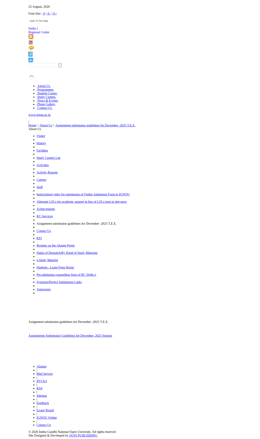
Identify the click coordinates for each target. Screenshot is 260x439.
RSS (39, 388)
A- (49, 13)
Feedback (43, 403)
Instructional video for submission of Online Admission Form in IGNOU (83, 194)
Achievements (46, 209)
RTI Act (42, 381)
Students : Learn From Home (55, 267)
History (41, 143)
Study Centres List (48, 158)
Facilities (42, 150)
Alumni (41, 366)
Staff (40, 187)
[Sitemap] (30, 61)
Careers (41, 179)
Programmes (45, 89)
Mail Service (45, 373)
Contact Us (45, 108)
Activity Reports (47, 172)
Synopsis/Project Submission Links (59, 282)
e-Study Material (47, 260)
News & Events (47, 100)
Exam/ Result (45, 410)
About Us (44, 86)
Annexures (44, 289)
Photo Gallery (46, 104)
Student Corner (47, 93)
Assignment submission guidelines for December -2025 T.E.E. (95, 125)
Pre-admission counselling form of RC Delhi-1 (66, 274)
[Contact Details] (30, 55)
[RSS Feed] (30, 38)
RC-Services (45, 216)
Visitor (41, 136)
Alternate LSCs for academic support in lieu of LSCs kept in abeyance (82, 201)
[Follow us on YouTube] (30, 43)
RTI (39, 238)
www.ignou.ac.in (39, 114)
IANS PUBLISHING (83, 435)
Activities (43, 165)
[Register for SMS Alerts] (31, 49)
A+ (55, 13)
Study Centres (46, 97)
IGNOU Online (47, 417)
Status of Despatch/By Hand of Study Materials (67, 253)
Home (32, 125)
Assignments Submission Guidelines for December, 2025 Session (70, 335)
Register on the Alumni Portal (56, 245)
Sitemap (42, 395)
